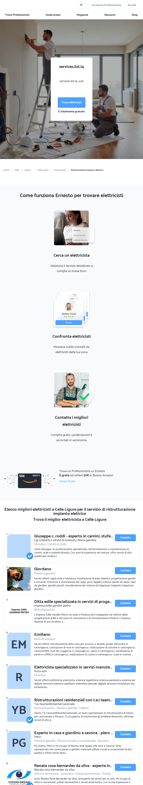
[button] (17, 15)
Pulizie (106, 773)
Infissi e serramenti (46, 773)
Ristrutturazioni (44, 609)
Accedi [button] (132, 5)
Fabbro (84, 708)
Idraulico (40, 544)
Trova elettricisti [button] (72, 102)
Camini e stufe (56, 544)
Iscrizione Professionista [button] (106, 5)
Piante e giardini (44, 573)
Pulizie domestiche (88, 773)
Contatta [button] (125, 537)
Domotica (67, 773)
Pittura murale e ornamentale (76, 741)
